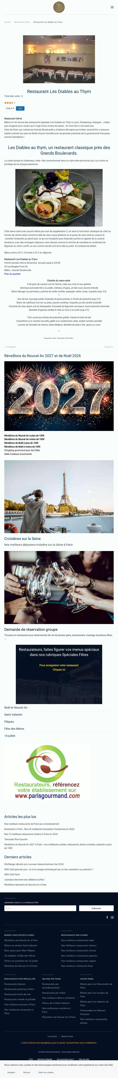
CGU (31, 1059)
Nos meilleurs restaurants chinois (78, 950)
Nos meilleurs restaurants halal (77, 940)
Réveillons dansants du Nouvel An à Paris (25, 884)
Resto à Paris (67, 1036)
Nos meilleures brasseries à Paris (18, 1011)
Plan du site (84, 1059)
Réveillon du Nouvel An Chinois (20, 966)
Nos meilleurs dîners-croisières (58, 998)
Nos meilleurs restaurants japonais (79, 955)
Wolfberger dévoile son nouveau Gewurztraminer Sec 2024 (34, 864)
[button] (112, 7)
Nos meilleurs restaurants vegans (78, 961)
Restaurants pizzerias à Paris (19, 989)
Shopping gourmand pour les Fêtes (22, 450)
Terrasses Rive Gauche (15, 839)
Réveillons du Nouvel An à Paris (21, 940)
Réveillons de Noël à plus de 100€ (21, 443)
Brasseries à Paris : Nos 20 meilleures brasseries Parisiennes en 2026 (39, 829)
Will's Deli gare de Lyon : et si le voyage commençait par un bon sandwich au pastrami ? (48, 869)
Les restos (52, 1036)
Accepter (11, 1072)
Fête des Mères (14, 728)
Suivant (107, 347)
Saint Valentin (13, 714)
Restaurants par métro (54, 992)
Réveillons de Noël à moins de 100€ (22, 446)
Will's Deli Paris (12, 874)
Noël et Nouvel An (15, 707)
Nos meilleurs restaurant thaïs (77, 966)
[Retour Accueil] (59, 7)
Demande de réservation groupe (31, 629)
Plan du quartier (12, 274)
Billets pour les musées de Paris (94, 994)
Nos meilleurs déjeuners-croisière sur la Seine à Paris (38, 544)
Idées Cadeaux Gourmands (18, 454)
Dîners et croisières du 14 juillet (21, 961)
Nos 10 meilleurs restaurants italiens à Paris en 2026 (31, 834)
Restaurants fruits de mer (17, 994)
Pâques (9, 721)
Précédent (11, 347)
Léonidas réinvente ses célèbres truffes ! (24, 879)
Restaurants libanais (14, 984)
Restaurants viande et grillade (20, 999)
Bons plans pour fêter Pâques (19, 950)
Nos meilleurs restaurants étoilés (93, 1021)
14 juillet (9, 735)
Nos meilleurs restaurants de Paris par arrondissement (31, 824)
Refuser (26, 1072)
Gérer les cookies (46, 1072)
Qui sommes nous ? (65, 1059)
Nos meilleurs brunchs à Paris (19, 1004)
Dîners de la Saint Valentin (56, 1003)
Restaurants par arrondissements (51, 986)
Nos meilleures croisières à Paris (56, 1010)
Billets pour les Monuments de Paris (96, 986)
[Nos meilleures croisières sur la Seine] (59, 496)
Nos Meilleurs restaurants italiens (79, 945)
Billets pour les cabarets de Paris (94, 1003)
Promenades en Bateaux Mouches (92, 1012)
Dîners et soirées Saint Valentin (20, 945)
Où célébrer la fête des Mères (19, 955)
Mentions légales (44, 1059)
